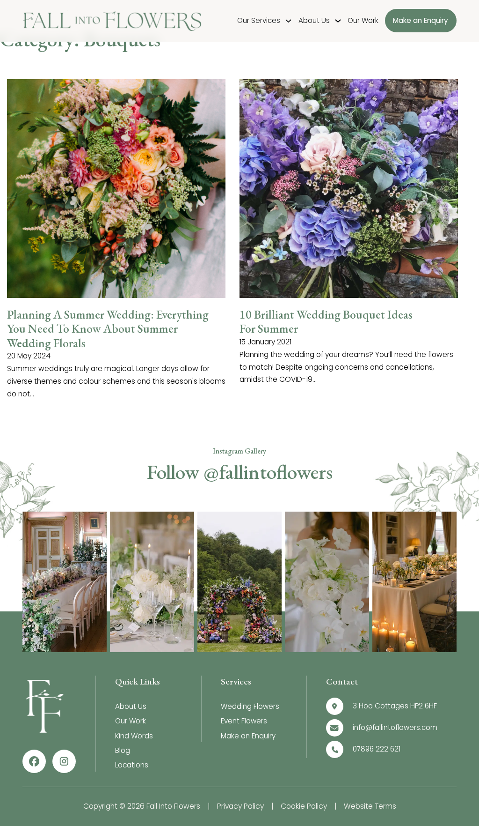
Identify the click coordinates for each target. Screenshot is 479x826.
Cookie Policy (304, 806)
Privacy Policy (240, 806)
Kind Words (134, 736)
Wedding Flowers (250, 706)
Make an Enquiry (420, 21)
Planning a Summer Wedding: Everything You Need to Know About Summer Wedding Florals (108, 328)
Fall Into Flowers (173, 806)
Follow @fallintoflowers (240, 472)
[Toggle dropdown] (288, 20)
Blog (122, 750)
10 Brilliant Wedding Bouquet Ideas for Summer (326, 321)
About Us (314, 20)
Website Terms (370, 806)
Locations (131, 765)
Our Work (363, 20)
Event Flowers (244, 721)
